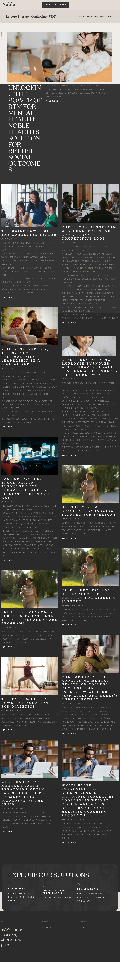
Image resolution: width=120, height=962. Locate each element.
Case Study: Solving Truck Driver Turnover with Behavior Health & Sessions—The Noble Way (26, 488)
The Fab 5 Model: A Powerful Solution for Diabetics (25, 702)
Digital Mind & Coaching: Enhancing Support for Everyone (89, 510)
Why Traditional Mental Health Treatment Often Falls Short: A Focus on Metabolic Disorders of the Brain (27, 793)
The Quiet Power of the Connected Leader (29, 232)
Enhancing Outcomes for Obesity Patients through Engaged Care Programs (29, 617)
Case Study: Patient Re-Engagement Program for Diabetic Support (89, 595)
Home (81, 16)
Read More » (8, 297)
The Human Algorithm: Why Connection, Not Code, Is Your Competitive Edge (90, 232)
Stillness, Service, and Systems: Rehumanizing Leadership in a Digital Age (25, 357)
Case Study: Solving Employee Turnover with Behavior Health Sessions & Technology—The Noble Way (90, 367)
